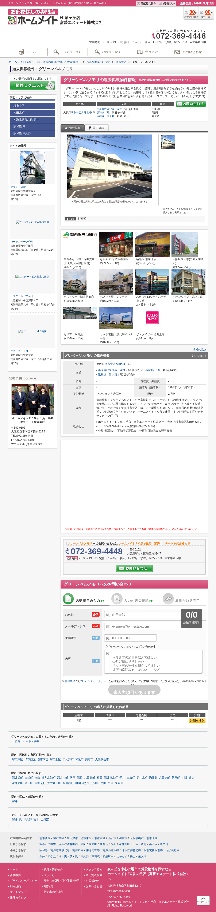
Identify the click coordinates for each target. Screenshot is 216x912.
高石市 (89, 759)
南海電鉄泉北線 (105, 109)
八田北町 (86, 112)
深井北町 (141, 777)
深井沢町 (17, 777)
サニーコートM (19, 350)
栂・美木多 (65, 856)
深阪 (79, 777)
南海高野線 (93, 850)
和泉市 (79, 759)
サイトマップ (18, 891)
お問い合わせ (94, 886)
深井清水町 (111, 777)
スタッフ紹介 (94, 869)
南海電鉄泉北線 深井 (26, 119)
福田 (99, 777)
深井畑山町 (54, 783)
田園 (78, 783)
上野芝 (45, 819)
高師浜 (153, 844)
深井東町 (17, 783)
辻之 (191, 777)
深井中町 (62, 777)
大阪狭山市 (102, 759)
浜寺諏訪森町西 (68, 844)
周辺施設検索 (94, 875)
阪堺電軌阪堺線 (153, 850)
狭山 (132, 856)
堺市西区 (30, 759)
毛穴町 (86, 783)
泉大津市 (68, 759)
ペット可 (49, 875)
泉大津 (142, 856)
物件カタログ (18, 897)
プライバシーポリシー (94, 681)
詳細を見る (197, 720)
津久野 (110, 116)
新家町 (176, 777)
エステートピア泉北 (22, 296)
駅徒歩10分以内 (53, 891)
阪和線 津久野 (22, 133)
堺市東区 (17, 759)
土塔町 (131, 777)
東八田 (119, 783)
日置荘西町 (139, 844)
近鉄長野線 (172, 850)
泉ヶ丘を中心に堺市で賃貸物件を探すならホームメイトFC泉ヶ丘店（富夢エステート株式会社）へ (148, 873)
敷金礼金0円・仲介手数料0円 (62, 880)
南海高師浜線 (111, 850)
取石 (113, 844)
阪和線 (100, 112)
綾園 (83, 844)
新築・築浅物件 (53, 869)
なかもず (121, 856)
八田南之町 (99, 783)
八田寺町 (164, 777)
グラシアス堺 (18, 186)
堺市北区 (55, 759)
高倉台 (104, 844)
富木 (36, 819)
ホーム (14, 869)
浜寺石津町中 (47, 844)
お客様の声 (93, 880)
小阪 (184, 777)
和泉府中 (108, 856)
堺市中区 (76, 112)
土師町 (29, 777)
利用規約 (70, 681)
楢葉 (110, 783)
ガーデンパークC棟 (22, 241)
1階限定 (48, 886)
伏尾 (72, 777)
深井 (119, 109)
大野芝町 (40, 783)
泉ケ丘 (52, 856)
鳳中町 (164, 844)
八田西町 (68, 783)
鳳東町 (93, 844)
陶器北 (153, 777)
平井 (122, 777)
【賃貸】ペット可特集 (25, 741)
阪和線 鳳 (19, 126)
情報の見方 (200, 349)
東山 (37, 777)
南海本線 (77, 850)
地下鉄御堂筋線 (131, 850)
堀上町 (29, 783)
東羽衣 (96, 856)
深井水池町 (48, 777)
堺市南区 (42, 759)
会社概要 (15, 875)
